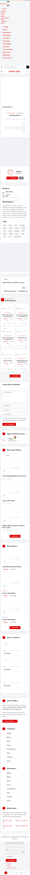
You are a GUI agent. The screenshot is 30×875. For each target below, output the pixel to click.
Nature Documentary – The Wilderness (16, 291)
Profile (8, 864)
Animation (22, 225)
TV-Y (10, 236)
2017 (5, 225)
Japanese (17, 230)
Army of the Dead (8, 501)
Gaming (3, 11)
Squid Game (7, 653)
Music (2, 19)
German (23, 228)
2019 (10, 225)
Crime (5, 228)
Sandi (7, 849)
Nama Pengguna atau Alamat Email (14, 842)
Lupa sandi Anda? (11, 867)
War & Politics (17, 236)
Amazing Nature (22, 337)
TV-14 (22, 233)
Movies (3, 12)
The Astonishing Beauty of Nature (14, 476)
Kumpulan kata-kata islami (11, 566)
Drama (10, 228)
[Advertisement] (15, 151)
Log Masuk (11, 860)
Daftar (8, 866)
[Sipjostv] (10, 172)
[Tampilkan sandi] (22, 852)
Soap (17, 233)
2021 (15, 225)
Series (2, 23)
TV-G (5, 236)
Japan (10, 230)
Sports (3, 16)
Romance (4, 590)
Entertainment (5, 18)
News (2, 14)
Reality (10, 233)
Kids (23, 230)
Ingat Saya (9, 856)
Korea (5, 233)
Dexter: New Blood (8, 593)
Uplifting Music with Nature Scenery (13, 282)
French (17, 228)
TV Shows (3, 21)
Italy (5, 230)
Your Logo (14, 71)
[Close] (2, 109)
